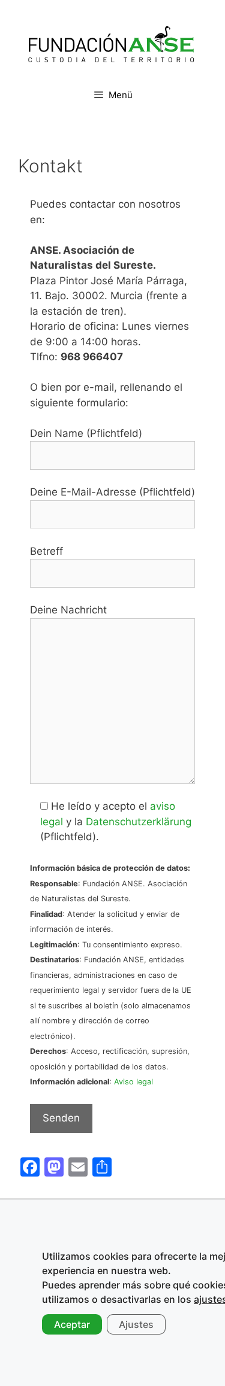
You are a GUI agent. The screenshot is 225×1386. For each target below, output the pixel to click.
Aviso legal (133, 1081)
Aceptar (72, 1324)
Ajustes (136, 1324)
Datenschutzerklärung (138, 822)
